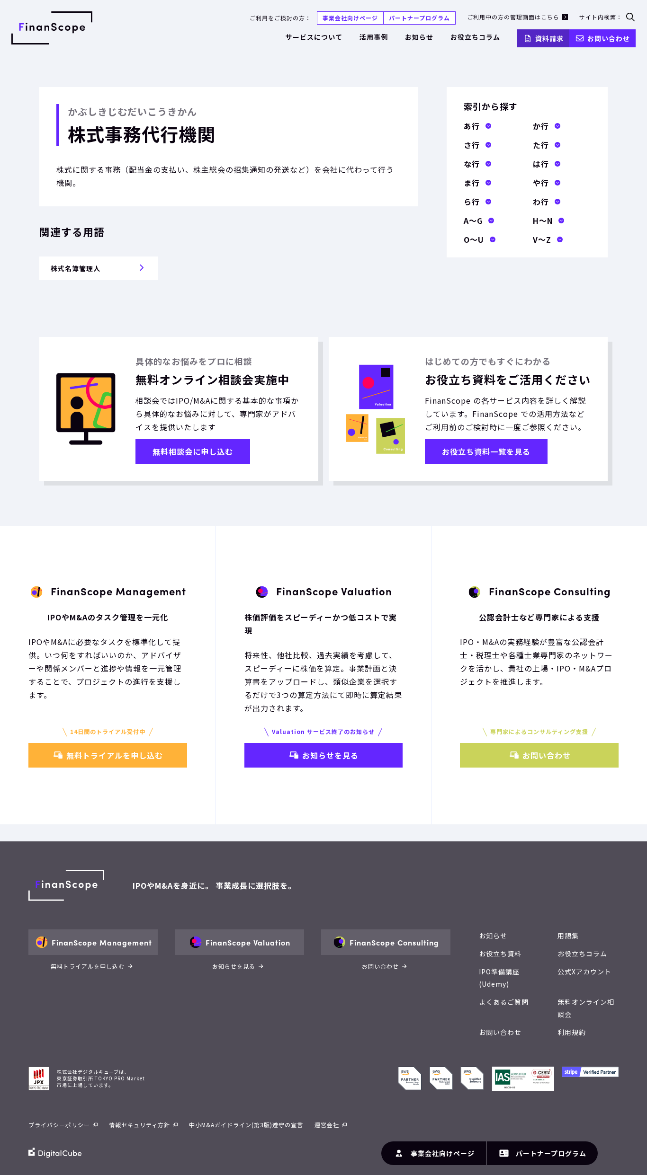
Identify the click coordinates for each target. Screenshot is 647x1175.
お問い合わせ (608, 38)
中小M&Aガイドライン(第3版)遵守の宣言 (246, 1125)
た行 (541, 144)
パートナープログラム (419, 18)
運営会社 (327, 1125)
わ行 (541, 201)
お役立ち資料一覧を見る (486, 451)
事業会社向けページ (350, 18)
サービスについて (314, 37)
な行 (472, 163)
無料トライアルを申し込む (114, 755)
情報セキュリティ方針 (139, 1125)
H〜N (543, 220)
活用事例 (373, 37)
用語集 (568, 935)
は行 (541, 163)
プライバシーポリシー (59, 1125)
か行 (541, 126)
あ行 (472, 126)
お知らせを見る (330, 755)
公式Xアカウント (584, 971)
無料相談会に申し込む (193, 451)
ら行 (472, 201)
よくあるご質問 (504, 1002)
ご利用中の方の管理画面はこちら (513, 17)
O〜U (474, 239)
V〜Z (542, 239)
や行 (541, 182)
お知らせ (419, 37)
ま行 (472, 182)
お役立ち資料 (500, 953)
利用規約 (571, 1032)
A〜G (473, 220)
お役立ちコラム (475, 37)
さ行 (472, 144)
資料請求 (549, 38)
